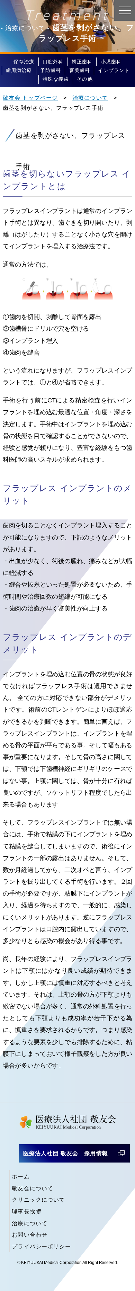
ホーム (20, 1176)
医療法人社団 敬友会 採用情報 (65, 1153)
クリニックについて (38, 1200)
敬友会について (32, 1188)
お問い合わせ (29, 1235)
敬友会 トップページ (30, 98)
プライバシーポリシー (41, 1246)
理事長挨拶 (27, 1211)
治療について (90, 98)
